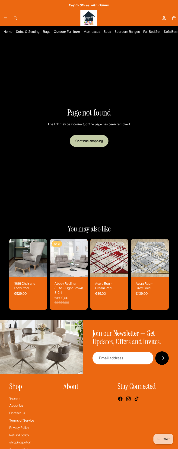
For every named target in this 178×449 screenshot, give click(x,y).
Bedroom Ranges (127, 32)
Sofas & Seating (27, 32)
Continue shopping (89, 141)
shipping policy (20, 442)
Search (14, 398)
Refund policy (19, 435)
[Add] (40, 269)
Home (8, 32)
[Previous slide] (14, 258)
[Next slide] (42, 258)
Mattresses (91, 32)
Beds (107, 32)
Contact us (17, 413)
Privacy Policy (19, 428)
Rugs (46, 32)
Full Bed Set (151, 32)
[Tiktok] (136, 399)
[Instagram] (128, 399)
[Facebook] (120, 399)
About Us (16, 405)
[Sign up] (162, 358)
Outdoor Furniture (67, 32)
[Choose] (80, 269)
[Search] (15, 18)
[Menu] (5, 18)
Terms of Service (21, 420)
